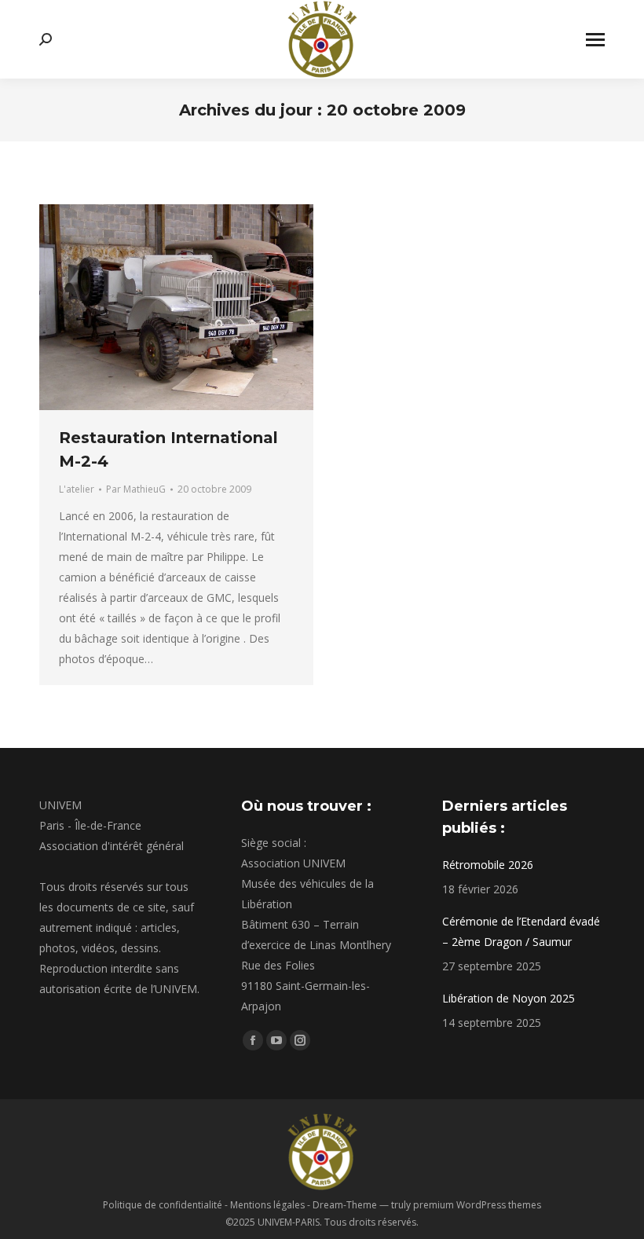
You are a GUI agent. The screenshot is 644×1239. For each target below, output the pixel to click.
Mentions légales (267, 1205)
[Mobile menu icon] (595, 40)
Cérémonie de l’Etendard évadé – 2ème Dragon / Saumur (521, 931)
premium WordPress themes (477, 1205)
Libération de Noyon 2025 (508, 998)
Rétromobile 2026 (487, 864)
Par (136, 489)
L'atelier (76, 489)
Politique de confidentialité (162, 1205)
